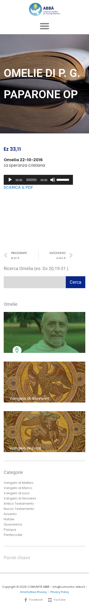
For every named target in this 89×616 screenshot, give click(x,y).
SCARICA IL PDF (18, 187)
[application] (38, 180)
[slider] (63, 179)
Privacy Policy (59, 592)
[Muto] (52, 179)
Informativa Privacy (33, 592)
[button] (44, 26)
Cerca (75, 282)
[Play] (10, 179)
